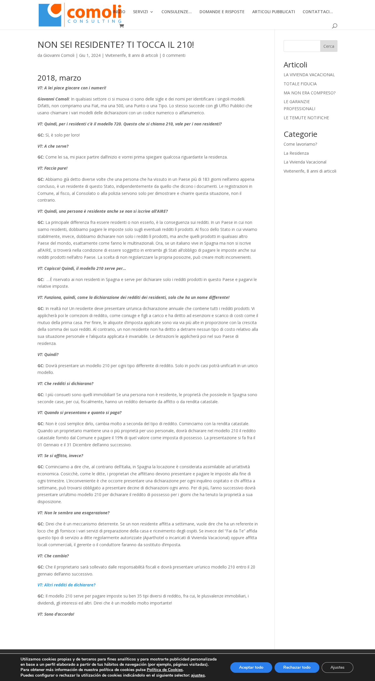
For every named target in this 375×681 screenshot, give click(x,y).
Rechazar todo (297, 667)
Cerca (328, 46)
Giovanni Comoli (58, 55)
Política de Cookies (165, 670)
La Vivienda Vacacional (305, 162)
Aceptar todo (251, 667)
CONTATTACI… (318, 12)
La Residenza (296, 153)
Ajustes (337, 667)
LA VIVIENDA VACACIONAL (309, 74)
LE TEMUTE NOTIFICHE (306, 117)
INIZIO (119, 12)
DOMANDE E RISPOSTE (222, 12)
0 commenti (174, 55)
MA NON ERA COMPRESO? (309, 93)
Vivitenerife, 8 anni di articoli (131, 55)
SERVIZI (140, 12)
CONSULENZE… (176, 12)
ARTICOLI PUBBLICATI (273, 12)
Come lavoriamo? (300, 144)
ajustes (198, 675)
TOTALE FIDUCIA (300, 83)
